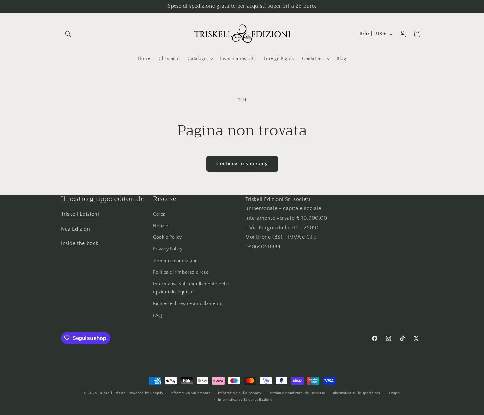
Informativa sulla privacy (240, 393)
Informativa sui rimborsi (191, 393)
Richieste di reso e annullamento (188, 304)
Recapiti (393, 393)
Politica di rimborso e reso (181, 272)
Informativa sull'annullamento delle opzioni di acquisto (191, 288)
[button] (68, 34)
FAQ (157, 315)
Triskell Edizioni (80, 214)
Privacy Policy (167, 249)
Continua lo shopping (242, 163)
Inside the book (80, 244)
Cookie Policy (167, 237)
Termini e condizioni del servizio (296, 393)
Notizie (160, 226)
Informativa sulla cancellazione (245, 399)
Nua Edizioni (76, 229)
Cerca (159, 214)
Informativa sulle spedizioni (356, 393)
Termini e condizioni (174, 260)
